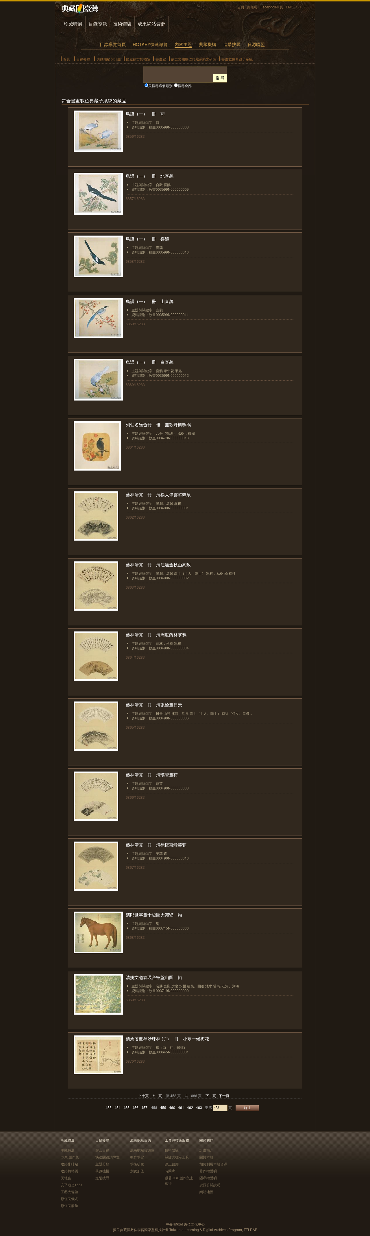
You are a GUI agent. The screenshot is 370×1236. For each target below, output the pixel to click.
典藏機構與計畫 (109, 58)
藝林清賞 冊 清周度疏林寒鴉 (156, 634)
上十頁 (143, 1095)
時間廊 (170, 1170)
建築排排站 (69, 1163)
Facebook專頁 (271, 6)
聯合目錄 (102, 1149)
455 (126, 1107)
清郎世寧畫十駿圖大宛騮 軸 (154, 915)
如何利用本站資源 (213, 1163)
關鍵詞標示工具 (177, 1156)
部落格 (252, 6)
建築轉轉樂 (69, 1170)
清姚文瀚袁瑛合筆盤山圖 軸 (154, 977)
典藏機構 (207, 44)
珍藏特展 (73, 23)
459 (163, 1107)
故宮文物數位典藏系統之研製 (193, 58)
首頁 (240, 6)
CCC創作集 (70, 1156)
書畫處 (161, 58)
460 (172, 1107)
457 (144, 1107)
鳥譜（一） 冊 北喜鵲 (149, 176)
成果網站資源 (151, 23)
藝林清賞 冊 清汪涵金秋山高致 (158, 564)
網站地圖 (206, 1191)
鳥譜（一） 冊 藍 (145, 114)
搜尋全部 (185, 85)
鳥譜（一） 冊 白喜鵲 (149, 362)
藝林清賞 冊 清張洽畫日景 (154, 704)
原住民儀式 (69, 1198)
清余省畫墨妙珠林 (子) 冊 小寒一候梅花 (167, 1038)
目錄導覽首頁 (113, 44)
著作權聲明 (208, 1170)
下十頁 (224, 1095)
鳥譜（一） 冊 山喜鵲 (149, 301)
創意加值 (137, 1170)
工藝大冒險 (69, 1191)
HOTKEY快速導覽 (150, 44)
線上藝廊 (172, 1163)
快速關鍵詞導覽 (107, 1156)
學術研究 (137, 1163)
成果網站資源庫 (142, 1149)
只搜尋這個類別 (160, 85)
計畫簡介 (206, 1149)
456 (135, 1107)
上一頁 (156, 1095)
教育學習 (137, 1156)
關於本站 (206, 1156)
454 (117, 1107)
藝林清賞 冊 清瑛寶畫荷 (152, 775)
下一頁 (211, 1095)
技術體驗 (122, 23)
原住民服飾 (69, 1205)
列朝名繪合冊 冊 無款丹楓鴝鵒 (158, 424)
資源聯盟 (256, 44)
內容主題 (183, 44)
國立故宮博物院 (138, 58)
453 (109, 1107)
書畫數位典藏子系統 (237, 58)
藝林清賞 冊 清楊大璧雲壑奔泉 (158, 494)
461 (181, 1107)
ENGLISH (293, 6)
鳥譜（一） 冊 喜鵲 (147, 239)
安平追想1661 (72, 1184)
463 (199, 1107)
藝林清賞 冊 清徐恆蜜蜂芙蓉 (156, 845)
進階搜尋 (231, 44)
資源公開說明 (209, 1184)
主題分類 (102, 1163)
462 (190, 1107)
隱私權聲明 (208, 1177)
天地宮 (66, 1177)
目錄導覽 (97, 23)
